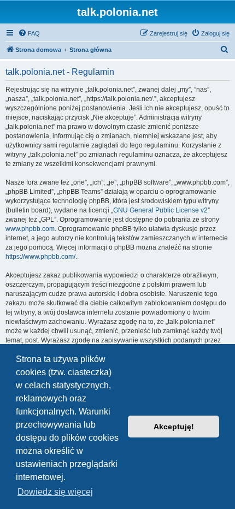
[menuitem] (29, 33)
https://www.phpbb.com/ (40, 257)
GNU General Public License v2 (160, 210)
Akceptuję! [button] (174, 426)
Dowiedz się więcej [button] (55, 491)
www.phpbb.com (30, 229)
